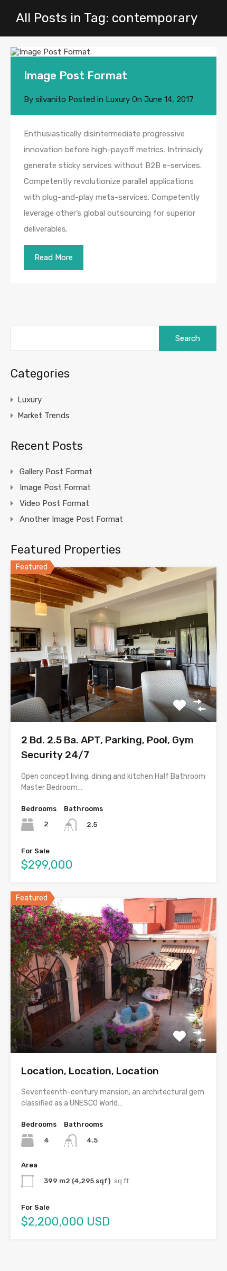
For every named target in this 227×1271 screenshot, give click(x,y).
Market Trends (43, 415)
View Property (114, 691)
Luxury (118, 99)
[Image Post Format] (113, 52)
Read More (53, 257)
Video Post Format (54, 503)
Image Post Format (75, 75)
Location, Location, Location (90, 1071)
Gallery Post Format (56, 471)
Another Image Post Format (71, 519)
